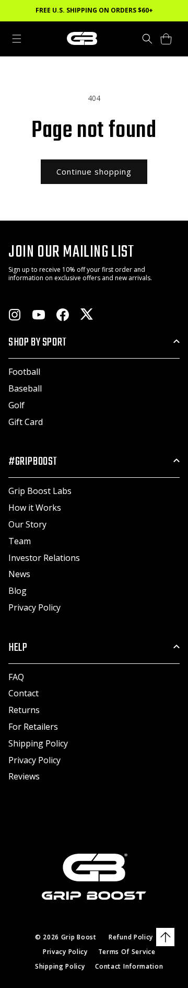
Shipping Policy (38, 743)
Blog (17, 590)
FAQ (16, 677)
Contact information (129, 966)
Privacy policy (65, 951)
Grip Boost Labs (40, 491)
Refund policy (131, 937)
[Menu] (16, 38)
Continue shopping (94, 171)
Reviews (24, 776)
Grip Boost (79, 937)
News (19, 574)
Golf (16, 405)
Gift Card (25, 422)
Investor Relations (44, 558)
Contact (23, 693)
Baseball (25, 388)
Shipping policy (60, 966)
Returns (24, 710)
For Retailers (33, 726)
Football (24, 371)
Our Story (27, 524)
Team (19, 541)
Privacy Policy (34, 607)
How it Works (34, 507)
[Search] (147, 38)
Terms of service (127, 951)
